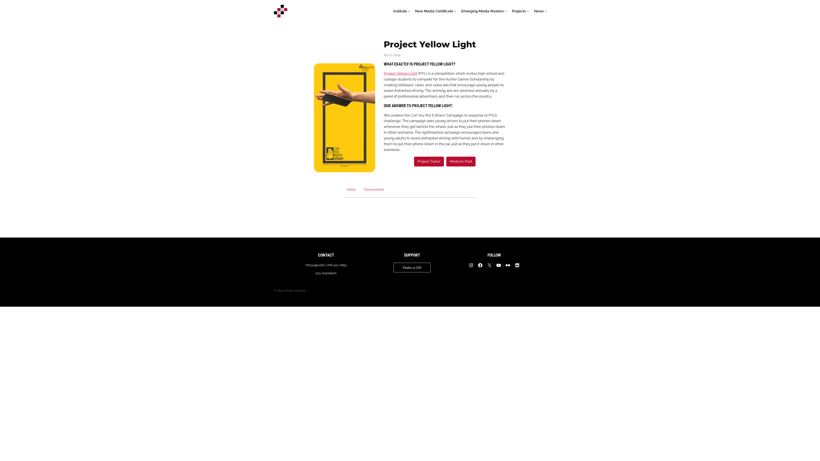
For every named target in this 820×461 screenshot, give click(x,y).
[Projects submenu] (528, 11)
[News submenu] (546, 11)
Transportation (374, 189)
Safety (351, 189)
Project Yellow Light (400, 73)
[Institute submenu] (409, 11)
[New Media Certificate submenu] (455, 11)
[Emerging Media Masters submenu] (506, 11)
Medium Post (461, 161)
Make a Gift (412, 268)
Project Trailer (429, 161)
